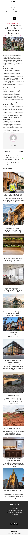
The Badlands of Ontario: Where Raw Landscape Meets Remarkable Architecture (13, 433)
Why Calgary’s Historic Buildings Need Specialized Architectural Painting (13, 230)
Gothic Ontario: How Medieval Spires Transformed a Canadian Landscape (13, 496)
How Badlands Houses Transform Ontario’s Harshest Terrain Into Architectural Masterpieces (13, 400)
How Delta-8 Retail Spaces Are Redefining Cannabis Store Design (13, 260)
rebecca (8, 35)
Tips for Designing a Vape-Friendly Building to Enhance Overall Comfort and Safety (13, 290)
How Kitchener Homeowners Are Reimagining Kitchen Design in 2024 (13, 464)
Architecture (13, 225)
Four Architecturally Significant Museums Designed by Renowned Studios (13, 313)
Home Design (19, 195)
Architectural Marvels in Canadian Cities (13, 335)
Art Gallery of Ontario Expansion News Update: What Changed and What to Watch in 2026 (13, 367)
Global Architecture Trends (12, 194)
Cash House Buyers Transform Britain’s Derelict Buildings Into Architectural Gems (13, 200)
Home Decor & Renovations (13, 23)
